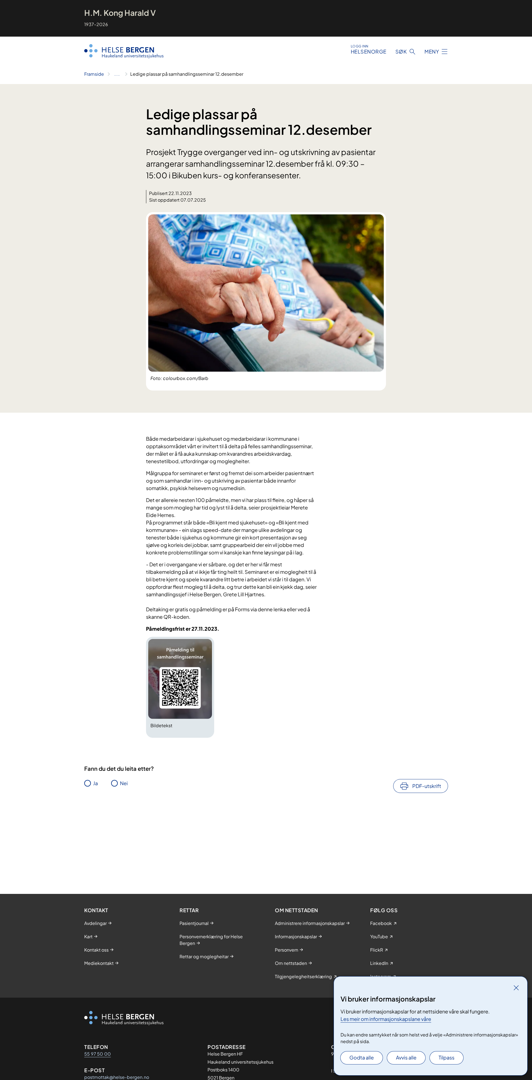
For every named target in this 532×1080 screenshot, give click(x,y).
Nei (124, 783)
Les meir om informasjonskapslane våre (386, 1019)
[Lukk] (516, 987)
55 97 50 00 (97, 1054)
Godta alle (361, 1057)
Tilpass (446, 1057)
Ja (95, 783)
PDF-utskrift (426, 786)
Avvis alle (406, 1057)
